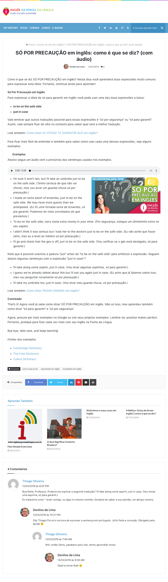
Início (31, 44)
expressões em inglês (50, 419)
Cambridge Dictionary (27, 348)
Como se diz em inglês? (51, 44)
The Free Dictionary (26, 353)
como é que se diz (30, 419)
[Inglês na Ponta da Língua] (27, 11)
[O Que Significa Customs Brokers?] (64, 474)
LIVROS (46, 27)
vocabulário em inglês (72, 419)
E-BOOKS (57, 27)
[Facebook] (99, 28)
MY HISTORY (11, 27)
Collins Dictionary (24, 359)
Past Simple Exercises (20, 497)
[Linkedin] (111, 28)
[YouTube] (116, 28)
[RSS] (128, 28)
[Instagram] (122, 28)
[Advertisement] (84, 389)
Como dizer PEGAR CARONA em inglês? (53, 290)
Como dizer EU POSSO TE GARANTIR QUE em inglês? (62, 133)
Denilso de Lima (77, 66)
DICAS (23, 27)
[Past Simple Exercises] (25, 477)
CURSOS (34, 27)
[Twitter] (105, 28)
